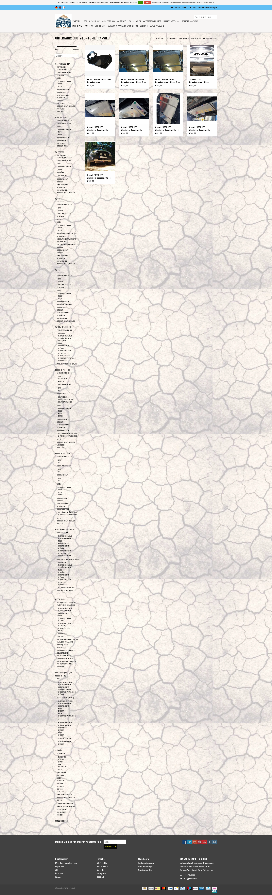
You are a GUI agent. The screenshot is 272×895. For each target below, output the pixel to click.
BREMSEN (60, 416)
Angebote (100, 869)
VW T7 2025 (121, 21)
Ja (141, 2)
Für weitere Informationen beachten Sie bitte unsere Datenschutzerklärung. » (183, 2)
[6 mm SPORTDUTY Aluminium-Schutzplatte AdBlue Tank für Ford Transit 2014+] (134, 108)
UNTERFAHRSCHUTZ (210, 38)
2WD (59, 208)
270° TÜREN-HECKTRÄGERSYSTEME (67, 436)
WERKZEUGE (60, 781)
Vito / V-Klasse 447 (92, 21)
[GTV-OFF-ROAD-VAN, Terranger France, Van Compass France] (63, 21)
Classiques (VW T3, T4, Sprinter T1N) (123, 25)
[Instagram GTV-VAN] (214, 842)
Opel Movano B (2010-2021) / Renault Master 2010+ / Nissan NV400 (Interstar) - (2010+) (67, 642)
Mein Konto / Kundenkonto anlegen (205, 7)
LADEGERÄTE (60, 786)
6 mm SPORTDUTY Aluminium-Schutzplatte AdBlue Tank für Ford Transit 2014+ (133, 128)
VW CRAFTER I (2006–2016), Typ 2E (67, 364)
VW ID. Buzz (60, 636)
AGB (57, 869)
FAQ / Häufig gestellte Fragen (66, 862)
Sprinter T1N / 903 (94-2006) (65, 698)
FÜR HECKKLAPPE (62, 176)
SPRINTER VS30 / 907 (171, 21)
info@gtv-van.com (190, 878)
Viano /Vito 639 (108, 21)
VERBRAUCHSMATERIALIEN (64, 794)
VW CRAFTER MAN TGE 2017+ (65, 330)
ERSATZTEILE (60, 111)
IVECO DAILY (60, 647)
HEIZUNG (59, 800)
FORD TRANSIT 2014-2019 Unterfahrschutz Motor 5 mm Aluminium (133, 81)
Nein (147, 2)
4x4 (59, 390)
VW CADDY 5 (60, 666)
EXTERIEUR (60, 501)
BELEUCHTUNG (61, 753)
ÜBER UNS (59, 873)
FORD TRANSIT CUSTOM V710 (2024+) (67, 559)
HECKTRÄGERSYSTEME (64, 356)
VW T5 (138, 21)
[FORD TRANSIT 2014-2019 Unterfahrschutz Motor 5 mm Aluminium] (134, 60)
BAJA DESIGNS (62, 757)
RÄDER (59, 78)
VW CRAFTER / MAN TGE (152, 21)
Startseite (76, 21)
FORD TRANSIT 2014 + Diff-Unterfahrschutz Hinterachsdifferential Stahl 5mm (99, 81)
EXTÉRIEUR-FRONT (62, 419)
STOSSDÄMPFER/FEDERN (64, 72)
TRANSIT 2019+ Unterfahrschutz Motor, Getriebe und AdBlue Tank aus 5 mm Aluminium (200, 81)
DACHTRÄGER (60, 109)
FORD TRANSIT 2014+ (193, 38)
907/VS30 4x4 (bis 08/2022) (66, 399)
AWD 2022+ (61, 381)
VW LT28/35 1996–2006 (64, 738)
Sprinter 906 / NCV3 (190, 21)
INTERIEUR (61, 735)
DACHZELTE (60, 815)
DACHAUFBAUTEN (62, 190)
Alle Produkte (102, 862)
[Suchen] (195, 17)
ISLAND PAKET (61, 75)
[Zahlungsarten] (144, 888)
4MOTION (60, 210)
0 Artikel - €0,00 (180, 7)
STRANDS (60, 762)
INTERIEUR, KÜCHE (62, 146)
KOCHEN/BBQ (60, 791)
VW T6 (131, 21)
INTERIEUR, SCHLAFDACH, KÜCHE (66, 106)
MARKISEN (60, 783)
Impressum (59, 866)
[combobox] (205, 17)
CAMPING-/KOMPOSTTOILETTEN (66, 806)
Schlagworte (101, 873)
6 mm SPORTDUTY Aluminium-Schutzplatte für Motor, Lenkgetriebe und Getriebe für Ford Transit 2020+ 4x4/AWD (99, 176)
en (60, 7)
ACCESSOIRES (60, 103)
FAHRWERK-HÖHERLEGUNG (64, 70)
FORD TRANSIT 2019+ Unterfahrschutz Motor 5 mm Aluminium (167, 81)
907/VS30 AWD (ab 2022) (65, 402)
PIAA (59, 764)
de (56, 7)
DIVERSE (60, 769)
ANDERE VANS (100, 25)
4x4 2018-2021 (62, 379)
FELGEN (60, 84)
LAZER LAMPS (61, 759)
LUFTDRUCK (60, 775)
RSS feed (100, 876)
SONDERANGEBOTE (157, 25)
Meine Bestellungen (145, 866)
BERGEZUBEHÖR (61, 772)
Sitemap (58, 876)
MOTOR (59, 219)
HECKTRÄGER (60, 172)
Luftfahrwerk (60, 202)
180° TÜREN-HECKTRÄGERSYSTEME (67, 434)
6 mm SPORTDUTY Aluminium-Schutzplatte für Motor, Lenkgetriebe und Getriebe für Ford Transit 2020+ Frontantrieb (167, 128)
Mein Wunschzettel (145, 869)
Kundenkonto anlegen (146, 862)
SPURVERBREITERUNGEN (64, 81)
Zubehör (143, 25)
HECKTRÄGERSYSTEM (63, 89)
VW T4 (58, 679)
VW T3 (58, 719)
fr (64, 7)
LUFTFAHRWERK (61, 67)
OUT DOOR (60, 789)
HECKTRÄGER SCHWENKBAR (64, 304)
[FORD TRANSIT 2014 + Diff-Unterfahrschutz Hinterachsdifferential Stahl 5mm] (100, 60)
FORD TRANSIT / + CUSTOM (82, 25)
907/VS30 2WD (62, 397)
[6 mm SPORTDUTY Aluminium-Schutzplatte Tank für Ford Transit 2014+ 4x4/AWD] (202, 108)
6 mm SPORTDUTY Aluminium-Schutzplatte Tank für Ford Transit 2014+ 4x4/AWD (201, 128)
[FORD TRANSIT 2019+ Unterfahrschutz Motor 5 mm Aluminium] (168, 60)
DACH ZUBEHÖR (61, 812)
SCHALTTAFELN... (62, 767)
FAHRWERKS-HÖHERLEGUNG (65, 701)
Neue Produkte (102, 866)
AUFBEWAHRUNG (62, 809)
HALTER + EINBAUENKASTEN (65, 803)
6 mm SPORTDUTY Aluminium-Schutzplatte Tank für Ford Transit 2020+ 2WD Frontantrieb (99, 128)
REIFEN (60, 86)
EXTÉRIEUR (60, 100)
